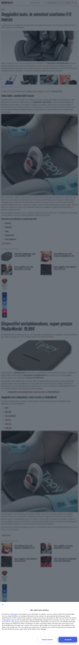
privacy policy (19, 629)
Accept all (68, 639)
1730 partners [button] (14, 614)
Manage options (47, 639)
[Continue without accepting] (2, 604)
